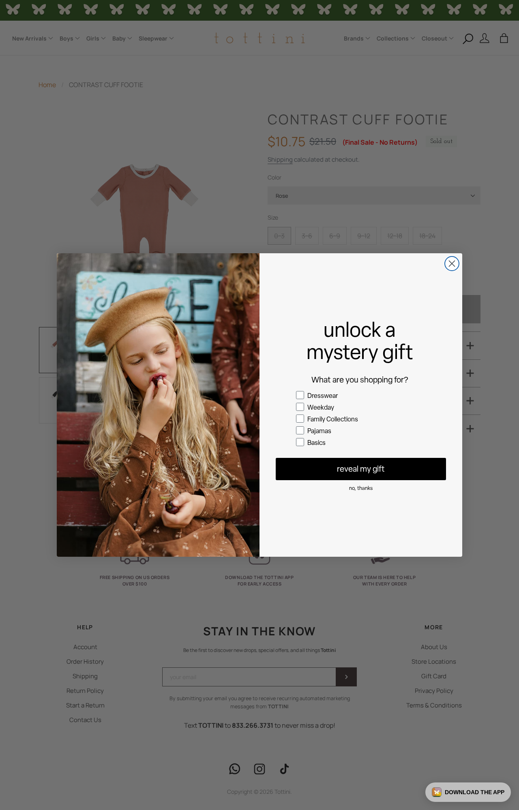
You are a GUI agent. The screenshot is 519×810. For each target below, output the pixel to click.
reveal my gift (361, 469)
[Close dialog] (452, 263)
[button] (468, 792)
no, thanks (361, 488)
